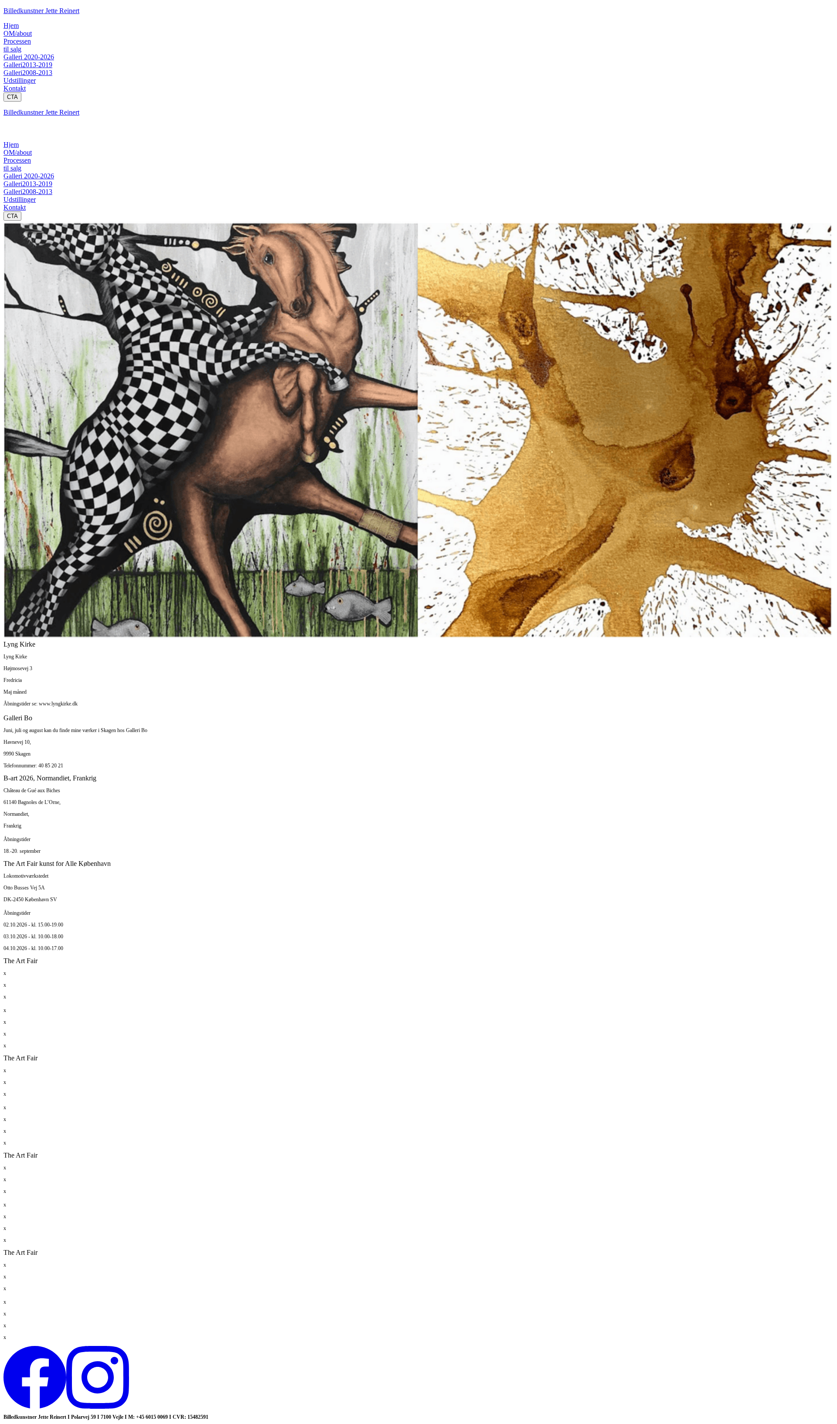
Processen (17, 41)
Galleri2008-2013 (27, 72)
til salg (12, 49)
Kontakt (14, 88)
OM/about (17, 33)
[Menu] (12, 132)
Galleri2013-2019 (27, 64)
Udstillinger (19, 80)
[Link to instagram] (97, 1406)
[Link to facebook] (34, 1406)
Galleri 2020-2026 (28, 57)
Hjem (11, 25)
